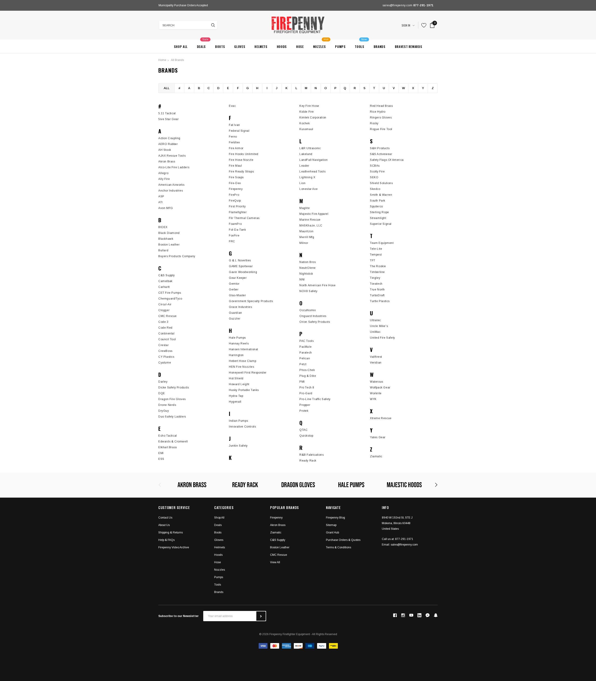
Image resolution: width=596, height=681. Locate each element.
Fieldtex (234, 142)
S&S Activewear (381, 154)
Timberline (377, 272)
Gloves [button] (218, 540)
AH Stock (164, 150)
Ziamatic (376, 456)
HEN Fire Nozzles (241, 366)
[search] (213, 25)
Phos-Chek (307, 370)
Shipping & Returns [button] (170, 532)
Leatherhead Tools (312, 171)
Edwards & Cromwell (173, 441)
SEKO (374, 177)
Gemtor (234, 283)
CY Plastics (166, 356)
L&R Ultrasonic (310, 148)
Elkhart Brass (167, 447)
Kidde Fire (306, 111)
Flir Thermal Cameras (244, 218)
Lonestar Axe (308, 189)
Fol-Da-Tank (237, 229)
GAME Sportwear (241, 266)
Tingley (375, 278)
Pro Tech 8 (306, 387)
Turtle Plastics (380, 301)
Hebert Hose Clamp (242, 361)
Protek (303, 410)
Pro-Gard (305, 393)
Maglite (304, 208)
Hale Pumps (237, 337)
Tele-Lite (376, 248)
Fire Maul (235, 165)
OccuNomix (307, 310)
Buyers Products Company (176, 256)
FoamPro (235, 224)
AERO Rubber (168, 144)
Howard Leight (239, 384)
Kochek (304, 123)
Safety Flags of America (387, 160)
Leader (304, 165)
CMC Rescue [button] (278, 554)
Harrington (236, 355)
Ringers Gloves (381, 117)
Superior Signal (381, 224)
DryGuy (163, 410)
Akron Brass (166, 161)
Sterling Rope (379, 212)
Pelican (304, 358)
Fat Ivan (234, 125)
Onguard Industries (312, 316)
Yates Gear (378, 437)
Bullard (163, 250)
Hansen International (243, 349)
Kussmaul (306, 129)
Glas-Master (237, 295)
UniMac (375, 332)
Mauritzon (306, 231)
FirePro (234, 194)
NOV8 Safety (308, 291)
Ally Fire (164, 179)
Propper (304, 405)
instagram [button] (403, 615)
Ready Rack (307, 460)
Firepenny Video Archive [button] (173, 547)
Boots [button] (217, 532)
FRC (232, 241)
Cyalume (164, 362)
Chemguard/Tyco (170, 298)
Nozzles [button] (219, 569)
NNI (302, 279)
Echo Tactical (167, 435)
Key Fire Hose (309, 106)
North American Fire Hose (317, 285)
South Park (377, 200)
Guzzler (234, 318)
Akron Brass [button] (277, 525)
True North (377, 289)
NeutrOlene (307, 268)
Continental (166, 333)
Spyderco (376, 206)
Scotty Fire (377, 171)
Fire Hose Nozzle (241, 160)
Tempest (376, 254)
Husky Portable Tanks (244, 390)
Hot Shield (236, 378)
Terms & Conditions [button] (338, 547)
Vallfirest (376, 356)
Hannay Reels (239, 343)
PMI (302, 381)
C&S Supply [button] (277, 540)
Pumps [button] (218, 577)
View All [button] (275, 562)
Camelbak (165, 281)
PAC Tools (306, 341)
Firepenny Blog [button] (335, 517)
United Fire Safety (382, 337)
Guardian (235, 312)
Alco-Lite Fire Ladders (173, 167)
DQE (161, 393)
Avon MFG (165, 208)
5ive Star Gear (168, 119)
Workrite (376, 393)
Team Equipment (381, 243)
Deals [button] (218, 525)
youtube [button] (411, 615)
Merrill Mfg (306, 237)
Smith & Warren (381, 194)
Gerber (234, 289)
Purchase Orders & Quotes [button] (343, 540)
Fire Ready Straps (241, 171)
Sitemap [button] (331, 525)
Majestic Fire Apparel (313, 214)
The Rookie (378, 266)
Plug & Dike (307, 376)
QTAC (303, 430)
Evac (232, 106)
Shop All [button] (219, 517)
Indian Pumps (238, 420)
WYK (373, 399)
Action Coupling (169, 138)
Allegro (163, 173)
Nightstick (306, 273)
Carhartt (164, 287)
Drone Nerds (167, 405)
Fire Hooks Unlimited (243, 154)
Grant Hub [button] (332, 532)
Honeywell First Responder (248, 372)
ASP (161, 196)
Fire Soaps (236, 177)
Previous (159, 5)
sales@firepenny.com (404, 544)
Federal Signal (239, 130)
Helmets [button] (219, 547)
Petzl (303, 364)
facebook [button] (395, 615)
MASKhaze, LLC (310, 225)
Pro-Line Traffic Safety (315, 399)
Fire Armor (236, 148)
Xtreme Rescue (381, 418)
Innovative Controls (242, 426)
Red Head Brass (381, 106)
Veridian (376, 362)
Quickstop (306, 435)
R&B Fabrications (311, 454)
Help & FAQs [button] (166, 540)
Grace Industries (240, 307)
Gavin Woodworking (243, 272)
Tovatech (376, 283)
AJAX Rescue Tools (172, 155)
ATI (160, 202)
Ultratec (375, 320)
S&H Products (379, 148)
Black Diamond (169, 233)
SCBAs (375, 165)
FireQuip (235, 200)
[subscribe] (261, 616)
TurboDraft (377, 295)
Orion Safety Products (314, 322)
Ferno (233, 136)
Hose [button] (217, 562)
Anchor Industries (170, 190)
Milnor (303, 243)
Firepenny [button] (276, 517)
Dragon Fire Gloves (172, 399)
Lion (302, 183)
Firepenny (236, 189)
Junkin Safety (238, 445)
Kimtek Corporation (312, 117)
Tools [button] (217, 584)
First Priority (237, 206)
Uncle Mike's (379, 326)
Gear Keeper (238, 278)
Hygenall (235, 401)
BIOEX (163, 227)
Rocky (374, 123)
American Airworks (171, 184)
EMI (161, 453)
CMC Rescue (167, 316)
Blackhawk (165, 238)
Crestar (163, 345)
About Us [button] (164, 525)
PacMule (305, 346)
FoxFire (234, 235)
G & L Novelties (240, 260)
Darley (163, 381)
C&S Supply (166, 275)
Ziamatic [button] (275, 532)
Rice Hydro (378, 111)
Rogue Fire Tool (381, 129)
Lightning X (307, 177)
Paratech (305, 352)
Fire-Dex (235, 183)
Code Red (165, 327)
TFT (372, 260)
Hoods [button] (218, 554)
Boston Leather (168, 244)
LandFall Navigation (313, 160)
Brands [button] (218, 592)
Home (162, 60)
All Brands (177, 60)
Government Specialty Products (251, 301)
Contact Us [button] (165, 517)
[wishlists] (424, 25)
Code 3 (163, 322)
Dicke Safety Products (173, 387)
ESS (161, 459)
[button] (428, 615)
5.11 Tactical (167, 113)
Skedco (375, 189)
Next (254, 5)
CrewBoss (165, 351)
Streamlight (378, 218)
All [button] (166, 88)
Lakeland (305, 154)
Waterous (376, 381)
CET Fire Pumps (169, 292)
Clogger (163, 310)
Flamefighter (238, 212)
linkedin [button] (419, 615)
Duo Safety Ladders (172, 416)
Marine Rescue (310, 219)
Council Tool (167, 339)
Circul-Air (165, 304)
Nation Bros (307, 262)
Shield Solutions (381, 183)
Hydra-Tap (236, 396)
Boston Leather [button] (279, 547)
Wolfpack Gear (380, 387)
